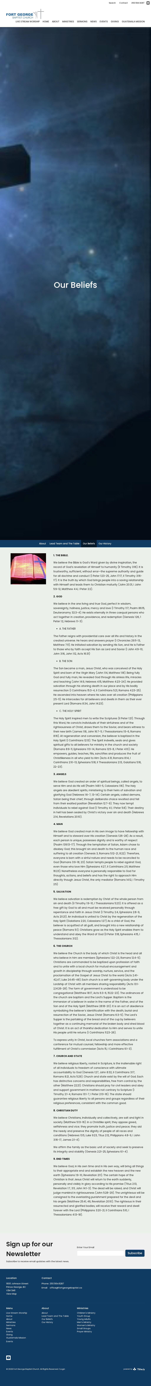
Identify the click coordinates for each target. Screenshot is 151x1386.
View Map (11, 1293)
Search (112, 2)
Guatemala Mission (133, 21)
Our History (105, 543)
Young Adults (84, 1319)
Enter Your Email (85, 1247)
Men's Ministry (84, 1322)
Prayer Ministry (84, 1331)
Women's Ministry (86, 1325)
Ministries (68, 21)
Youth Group (83, 1316)
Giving (115, 21)
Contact (123, 2)
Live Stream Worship (28, 21)
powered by (132, 1371)
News (93, 21)
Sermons (82, 21)
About (55, 21)
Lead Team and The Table (64, 543)
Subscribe (135, 1253)
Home (46, 21)
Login (62, 1369)
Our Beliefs (89, 543)
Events (104, 21)
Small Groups (84, 1328)
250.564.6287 (137, 2)
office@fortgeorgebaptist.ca (66, 1287)
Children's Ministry (86, 1312)
